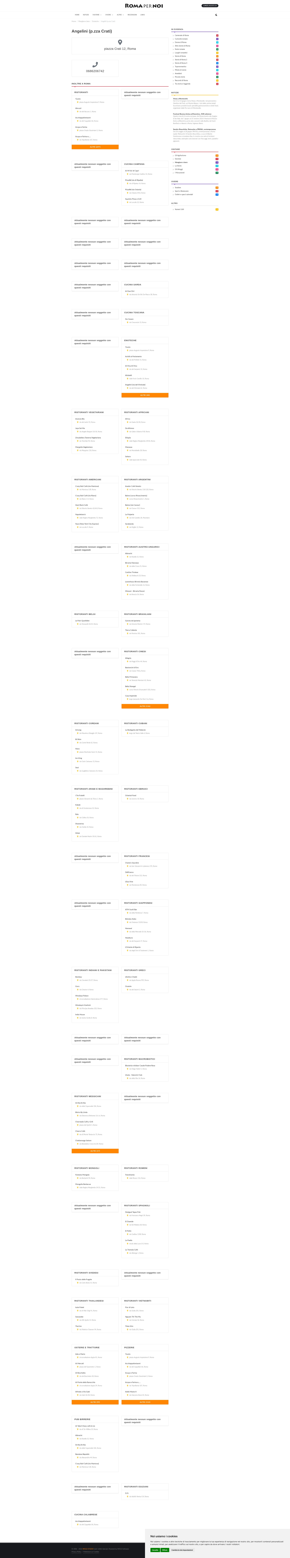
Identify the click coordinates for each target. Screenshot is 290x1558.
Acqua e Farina (81, 127)
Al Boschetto (80, 1373)
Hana (77, 749)
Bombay (78, 977)
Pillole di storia (180, 70)
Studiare (178, 187)
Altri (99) (95, 1402)
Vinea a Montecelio (180, 99)
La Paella (128, 1240)
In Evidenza (177, 29)
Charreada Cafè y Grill (84, 1122)
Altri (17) (95, 1151)
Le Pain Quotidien (82, 621)
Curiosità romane (181, 39)
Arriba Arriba (80, 1103)
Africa (127, 419)
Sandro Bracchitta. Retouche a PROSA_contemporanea (194, 129)
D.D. (127, 1493)
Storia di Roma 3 (181, 63)
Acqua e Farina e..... (83, 136)
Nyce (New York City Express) (87, 524)
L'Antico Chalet (131, 977)
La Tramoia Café (131, 1250)
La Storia (178, 166)
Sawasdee (79, 1317)
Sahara (128, 456)
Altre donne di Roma (182, 46)
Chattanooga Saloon (83, 1140)
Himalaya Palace (81, 996)
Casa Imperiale (131, 696)
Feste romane (180, 49)
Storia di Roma (180, 56)
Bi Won (78, 739)
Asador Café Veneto (133, 486)
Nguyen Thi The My (133, 1317)
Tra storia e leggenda (182, 84)
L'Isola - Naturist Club (133, 1075)
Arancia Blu (80, 419)
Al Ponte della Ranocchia (85, 1382)
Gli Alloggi (179, 169)
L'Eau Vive (129, 882)
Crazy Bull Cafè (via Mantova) (87, 486)
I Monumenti (179, 173)
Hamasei (128, 928)
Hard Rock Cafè (81, 505)
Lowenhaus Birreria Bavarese (136, 582)
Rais (77, 814)
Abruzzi (78, 108)
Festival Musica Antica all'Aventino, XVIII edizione (192, 114)
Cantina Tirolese (131, 572)
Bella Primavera (131, 677)
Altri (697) (95, 147)
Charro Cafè (80, 1131)
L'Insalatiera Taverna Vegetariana (88, 438)
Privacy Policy (76, 1552)
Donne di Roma (180, 42)
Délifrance (129, 872)
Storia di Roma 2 (181, 60)
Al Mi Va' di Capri (132, 171)
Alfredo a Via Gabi (82, 1392)
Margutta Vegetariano (84, 447)
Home (74, 21)
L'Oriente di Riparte (132, 947)
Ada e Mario (80, 1354)
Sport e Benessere (181, 191)
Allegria (128, 658)
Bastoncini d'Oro (132, 667)
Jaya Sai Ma (80, 428)
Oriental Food (130, 795)
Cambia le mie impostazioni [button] (182, 1550)
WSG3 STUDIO (88, 1549)
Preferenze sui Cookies (91, 1552)
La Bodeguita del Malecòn (135, 730)
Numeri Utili (179, 209)
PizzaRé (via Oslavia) (133, 190)
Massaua (128, 447)
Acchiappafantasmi (83, 118)
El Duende (129, 1221)
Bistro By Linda (81, 1112)
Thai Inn (78, 1326)
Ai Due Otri (129, 291)
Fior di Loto (129, 1307)
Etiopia (128, 438)
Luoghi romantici (181, 53)
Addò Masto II (130, 1392)
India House (80, 1014)
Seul (77, 768)
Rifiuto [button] (164, 1550)
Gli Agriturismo (180, 155)
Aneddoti (178, 73)
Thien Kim (129, 1326)
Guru (77, 986)
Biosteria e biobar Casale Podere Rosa (140, 1066)
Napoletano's (80, 514)
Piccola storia (180, 77)
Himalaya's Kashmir (83, 1005)
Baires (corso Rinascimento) (136, 496)
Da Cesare (129, 319)
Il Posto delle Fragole (83, 1279)
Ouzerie (128, 986)
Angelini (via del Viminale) (135, 385)
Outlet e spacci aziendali (184, 194)
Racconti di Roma (181, 80)
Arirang (78, 730)
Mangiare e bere (84, 21)
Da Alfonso (129, 428)
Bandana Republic (82, 1454)
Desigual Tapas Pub (132, 1212)
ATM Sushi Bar (131, 909)
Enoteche (95, 21)
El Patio (128, 1231)
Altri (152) (145, 1402)
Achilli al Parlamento (133, 356)
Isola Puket (79, 1307)
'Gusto (78, 99)
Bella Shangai (130, 686)
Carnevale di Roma (182, 35)
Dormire (178, 159)
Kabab (77, 805)
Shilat (77, 833)
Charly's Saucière (132, 863)
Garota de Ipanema (132, 621)
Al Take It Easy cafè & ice (85, 1426)
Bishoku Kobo (130, 919)
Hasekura (129, 938)
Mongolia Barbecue (83, 1184)
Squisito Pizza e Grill (133, 199)
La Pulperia (129, 514)
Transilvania (129, 1175)
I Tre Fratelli (80, 795)
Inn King (78, 758)
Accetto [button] (155, 1550)
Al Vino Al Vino (131, 366)
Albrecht (128, 553)
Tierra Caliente (131, 630)
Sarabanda (129, 524)
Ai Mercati (79, 1363)
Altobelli (128, 375)
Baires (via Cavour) (132, 505)
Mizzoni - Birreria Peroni (135, 591)
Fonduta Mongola (82, 1175)
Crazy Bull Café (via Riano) (85, 496)
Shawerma (79, 824)
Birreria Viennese (132, 563)
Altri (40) (145, 395)
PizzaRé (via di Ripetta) (134, 180)
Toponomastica (180, 66)
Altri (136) (145, 706)
